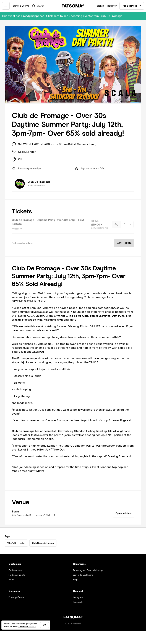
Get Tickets (124, 243)
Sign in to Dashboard (83, 575)
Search (40, 5)
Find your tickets (17, 575)
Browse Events (20, 5)
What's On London (16, 543)
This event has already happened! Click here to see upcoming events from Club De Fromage (62, 16)
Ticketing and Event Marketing (88, 570)
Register (112, 5)
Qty (116, 224)
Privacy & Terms (16, 597)
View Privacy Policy (27, 626)
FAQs (11, 579)
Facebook (77, 602)
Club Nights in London (43, 543)
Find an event (15, 570)
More (15, 228)
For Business (129, 5)
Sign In (101, 5)
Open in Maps (124, 513)
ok (44, 625)
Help (75, 579)
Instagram (78, 597)
